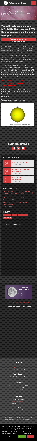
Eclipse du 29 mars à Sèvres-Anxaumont (16, 203)
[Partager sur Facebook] (13, 149)
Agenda (11, 12)
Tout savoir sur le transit (10, 129)
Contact (30, 417)
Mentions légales (8, 419)
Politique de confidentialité (25, 419)
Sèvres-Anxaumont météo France (18, 302)
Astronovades (7, 217)
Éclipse (14, 215)
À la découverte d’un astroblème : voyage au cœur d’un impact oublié (19, 192)
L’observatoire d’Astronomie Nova (14, 417)
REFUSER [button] (30, 436)
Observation (7, 215)
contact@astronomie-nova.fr (18, 368)
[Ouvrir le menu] (33, 3)
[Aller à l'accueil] (15, 3)
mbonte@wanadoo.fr (18, 401)
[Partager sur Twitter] (18, 149)
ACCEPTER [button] (22, 436)
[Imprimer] (23, 149)
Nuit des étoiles (22, 215)
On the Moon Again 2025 (14, 198)
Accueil (3, 12)
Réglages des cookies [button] (10, 436)
